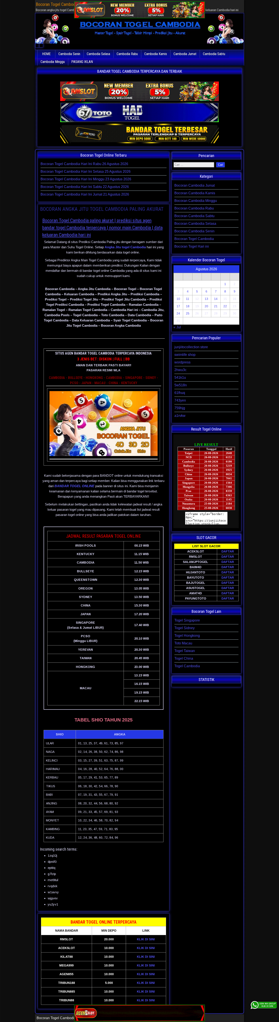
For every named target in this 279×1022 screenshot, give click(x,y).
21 (216, 306)
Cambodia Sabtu (214, 54)
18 (187, 306)
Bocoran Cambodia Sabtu (194, 216)
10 (178, 299)
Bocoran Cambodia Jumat (194, 185)
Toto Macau (183, 643)
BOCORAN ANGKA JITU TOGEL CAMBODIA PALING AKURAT (101, 209)
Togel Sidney (184, 628)
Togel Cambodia (187, 666)
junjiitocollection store (191, 347)
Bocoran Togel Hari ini (191, 246)
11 (187, 299)
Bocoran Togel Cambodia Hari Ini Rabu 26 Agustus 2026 (84, 164)
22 (225, 306)
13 (206, 299)
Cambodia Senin (69, 54)
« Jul (177, 327)
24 (178, 313)
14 (216, 299)
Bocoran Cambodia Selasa (195, 223)
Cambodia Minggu (53, 62)
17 (178, 306)
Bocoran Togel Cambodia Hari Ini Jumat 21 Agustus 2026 (85, 194)
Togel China (183, 658)
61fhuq (179, 393)
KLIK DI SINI (146, 939)
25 (187, 313)
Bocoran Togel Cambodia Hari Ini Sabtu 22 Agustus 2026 (85, 187)
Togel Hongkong (187, 635)
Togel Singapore (187, 620)
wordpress (182, 362)
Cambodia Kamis (155, 54)
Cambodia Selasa (98, 54)
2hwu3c (180, 370)
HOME (46, 54)
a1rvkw (179, 415)
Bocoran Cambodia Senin (194, 231)
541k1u (180, 377)
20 (206, 306)
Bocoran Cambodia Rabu (194, 208)
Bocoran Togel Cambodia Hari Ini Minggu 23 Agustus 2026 (86, 179)
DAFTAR (227, 551)
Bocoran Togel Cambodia (194, 239)
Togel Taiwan (184, 651)
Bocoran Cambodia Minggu (195, 201)
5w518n (180, 385)
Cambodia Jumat (185, 54)
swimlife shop (185, 354)
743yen (180, 400)
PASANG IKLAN (82, 62)
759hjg (179, 408)
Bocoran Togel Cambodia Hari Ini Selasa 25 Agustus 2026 (86, 171)
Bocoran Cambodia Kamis (194, 193)
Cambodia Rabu (127, 54)
